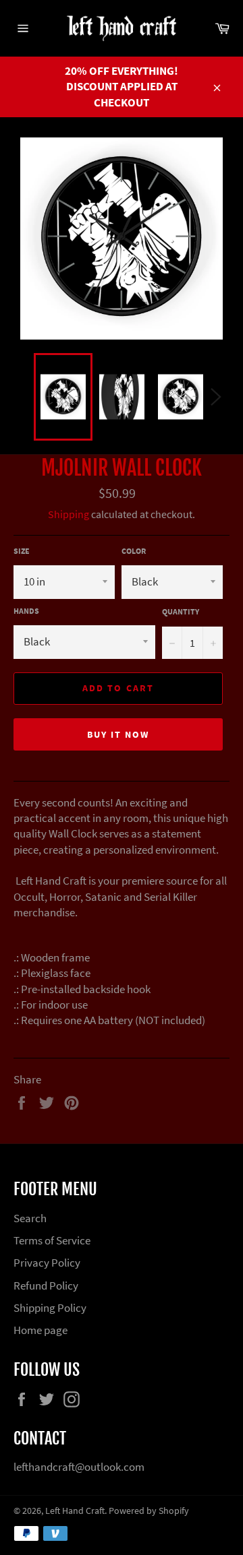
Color (134, 551)
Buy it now (118, 734)
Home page (41, 1330)
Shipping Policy (50, 1307)
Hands (26, 611)
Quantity (180, 611)
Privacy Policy (47, 1262)
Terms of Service (52, 1240)
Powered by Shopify (149, 1511)
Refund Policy (46, 1285)
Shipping (68, 514)
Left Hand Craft (75, 1511)
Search (30, 1218)
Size (22, 551)
